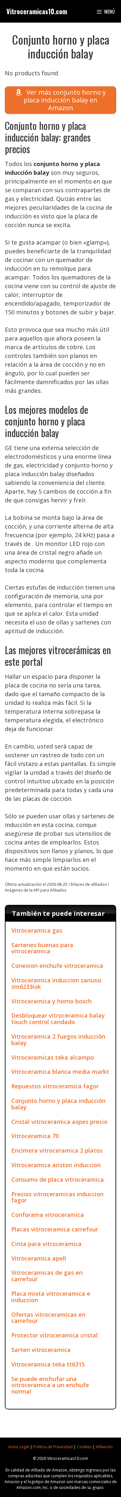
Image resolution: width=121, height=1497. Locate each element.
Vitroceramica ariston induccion (56, 1165)
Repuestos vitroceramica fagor (55, 1086)
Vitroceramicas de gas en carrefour (47, 1276)
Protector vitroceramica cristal (54, 1335)
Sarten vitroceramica (41, 1350)
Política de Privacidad (53, 1447)
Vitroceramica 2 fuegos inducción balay (58, 1039)
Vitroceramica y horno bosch (51, 1001)
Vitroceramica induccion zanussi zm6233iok (56, 983)
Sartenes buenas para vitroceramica (42, 948)
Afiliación (104, 1447)
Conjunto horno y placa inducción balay (58, 1104)
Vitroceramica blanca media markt (60, 1071)
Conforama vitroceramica (47, 1215)
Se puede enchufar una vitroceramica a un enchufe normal (50, 1385)
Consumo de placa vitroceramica (57, 1179)
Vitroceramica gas (36, 930)
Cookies (84, 1447)
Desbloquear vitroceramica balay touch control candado (58, 1018)
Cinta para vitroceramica (46, 1244)
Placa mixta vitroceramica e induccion (50, 1297)
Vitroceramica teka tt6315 (48, 1364)
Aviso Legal (18, 1447)
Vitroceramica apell (38, 1258)
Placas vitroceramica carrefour (54, 1229)
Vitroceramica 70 (35, 1136)
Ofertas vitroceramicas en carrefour (48, 1318)
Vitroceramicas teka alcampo (52, 1057)
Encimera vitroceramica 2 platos (57, 1150)
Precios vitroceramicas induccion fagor (57, 1197)
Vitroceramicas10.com (36, 11)
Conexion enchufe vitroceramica (57, 965)
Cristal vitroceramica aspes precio (59, 1121)
